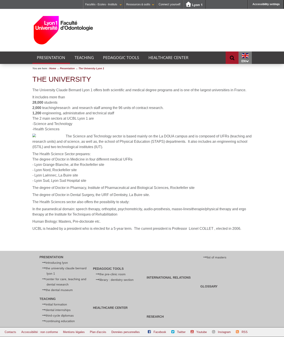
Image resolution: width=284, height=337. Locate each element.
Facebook (160, 332)
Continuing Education (60, 321)
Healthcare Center (168, 57)
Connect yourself (169, 4)
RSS (245, 332)
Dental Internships (58, 310)
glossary (208, 286)
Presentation (51, 57)
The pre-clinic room (112, 274)
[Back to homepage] (63, 30)
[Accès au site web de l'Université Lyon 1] (194, 4)
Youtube (201, 332)
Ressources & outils (138, 4)
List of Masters (216, 257)
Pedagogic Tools (121, 57)
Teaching (84, 57)
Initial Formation (56, 304)
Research (155, 316)
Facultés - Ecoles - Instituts (101, 4)
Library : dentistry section (116, 279)
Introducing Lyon (57, 262)
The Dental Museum (59, 290)
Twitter (181, 332)
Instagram (224, 332)
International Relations (169, 277)
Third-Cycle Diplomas (60, 315)
